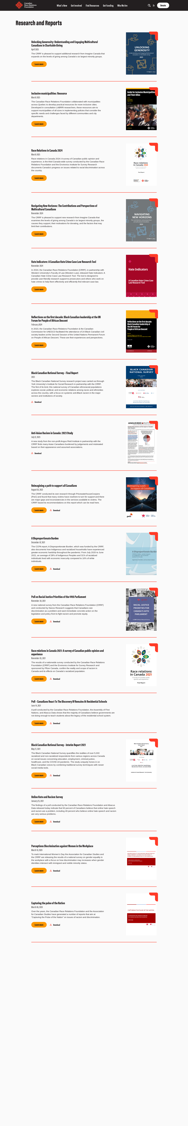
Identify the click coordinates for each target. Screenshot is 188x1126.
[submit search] (142, 5)
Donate (163, 5)
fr (154, 5)
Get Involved (76, 5)
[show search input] (149, 5)
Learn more (39, 64)
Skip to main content (6, 13)
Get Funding (108, 5)
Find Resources (92, 5)
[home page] (26, 7)
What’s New (62, 5)
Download (38, 402)
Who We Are (122, 5)
